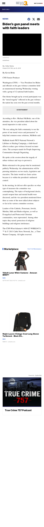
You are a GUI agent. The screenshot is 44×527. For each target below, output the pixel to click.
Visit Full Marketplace (34, 249)
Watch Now (38, 3)
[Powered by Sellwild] (38, 375)
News (5, 19)
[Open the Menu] (4, 3)
